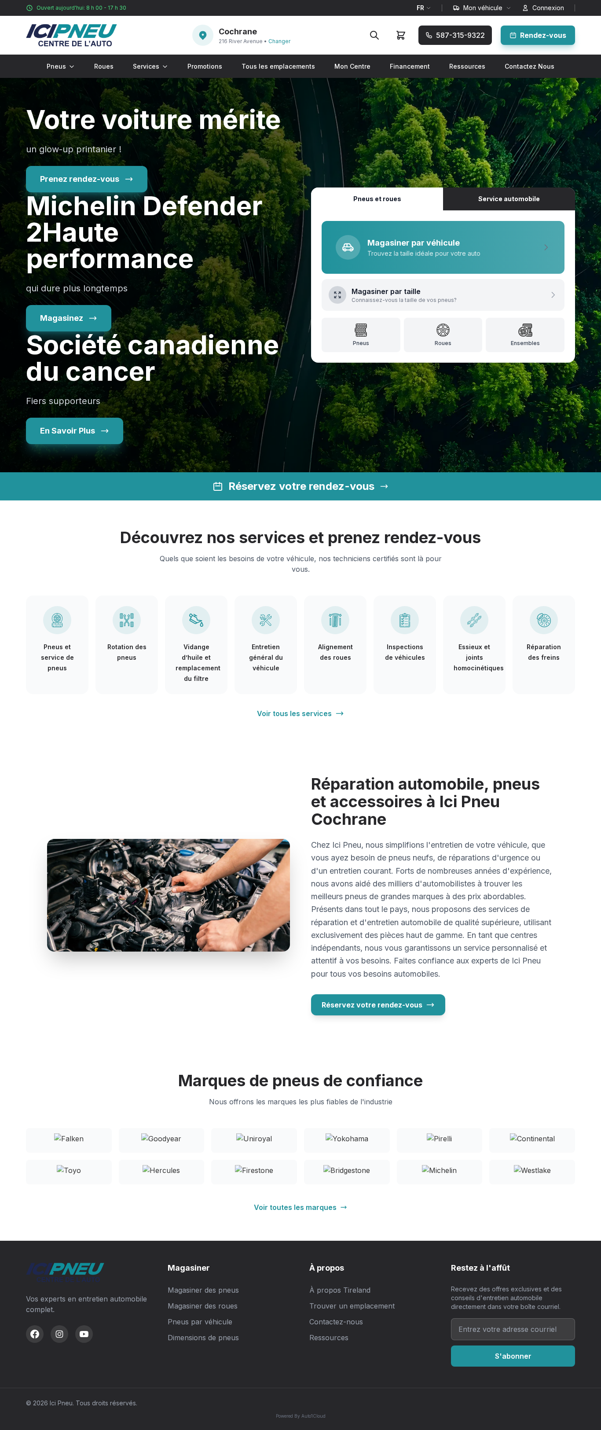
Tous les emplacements (278, 66)
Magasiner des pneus (203, 1290)
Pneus (56, 66)
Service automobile (509, 198)
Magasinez (61, 318)
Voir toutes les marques (295, 1207)
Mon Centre (352, 66)
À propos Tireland (339, 1290)
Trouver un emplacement (352, 1305)
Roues (104, 66)
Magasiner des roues (203, 1305)
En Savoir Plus (67, 430)
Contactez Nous (529, 66)
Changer (279, 41)
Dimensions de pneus (203, 1337)
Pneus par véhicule (200, 1321)
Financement (410, 66)
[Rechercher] (374, 35)
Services (146, 66)
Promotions (204, 66)
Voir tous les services (294, 713)
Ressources (467, 66)
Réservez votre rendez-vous (372, 1004)
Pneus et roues (377, 198)
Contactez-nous (336, 1321)
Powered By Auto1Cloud (301, 1416)
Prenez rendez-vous (79, 179)
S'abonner (513, 1356)
